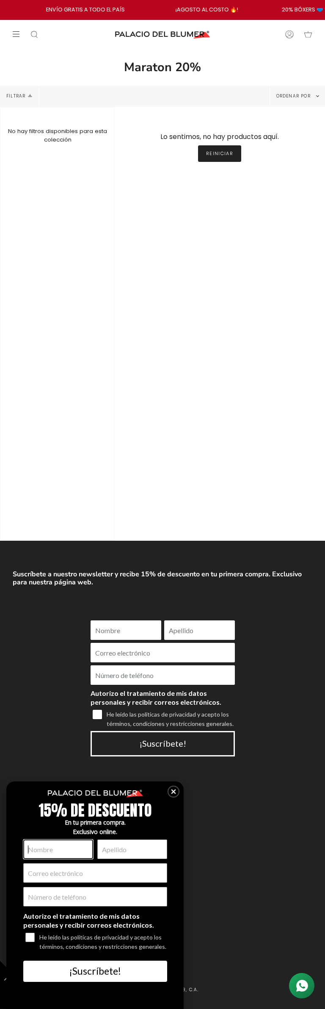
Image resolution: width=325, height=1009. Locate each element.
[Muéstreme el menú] (19, 34)
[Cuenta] (289, 34)
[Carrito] (308, 34)
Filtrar (15, 96)
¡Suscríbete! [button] (95, 971)
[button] (173, 792)
